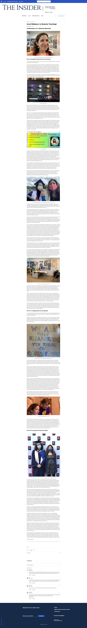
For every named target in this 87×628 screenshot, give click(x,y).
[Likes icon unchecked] (29, 575)
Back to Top (1, 621)
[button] (55, 15)
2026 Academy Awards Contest (59, 609)
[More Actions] (59, 570)
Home (55, 607)
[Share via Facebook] (27, 550)
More (42, 15)
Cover (29, 15)
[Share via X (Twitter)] (29, 550)
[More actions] (59, 21)
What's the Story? (35, 15)
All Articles (24, 15)
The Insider (21, 7)
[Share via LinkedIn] (31, 550)
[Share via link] (33, 550)
